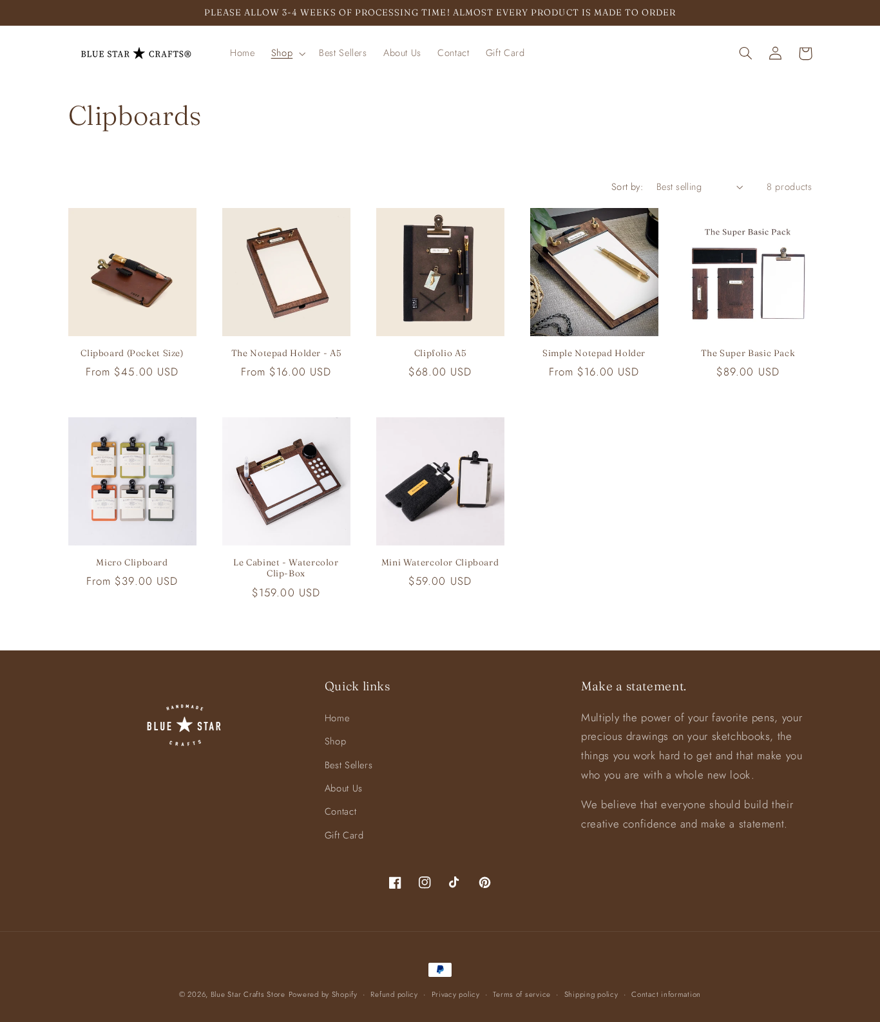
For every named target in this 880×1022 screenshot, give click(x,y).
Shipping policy (591, 994)
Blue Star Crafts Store (248, 994)
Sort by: (627, 187)
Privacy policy (456, 994)
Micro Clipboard (131, 562)
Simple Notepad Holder (594, 353)
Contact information (666, 994)
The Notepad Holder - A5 (286, 353)
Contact (340, 811)
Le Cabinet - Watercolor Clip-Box (286, 568)
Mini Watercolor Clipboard (440, 562)
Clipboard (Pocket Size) (132, 353)
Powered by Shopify (323, 994)
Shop (336, 741)
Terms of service (522, 994)
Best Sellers (349, 765)
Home (337, 718)
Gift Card (344, 835)
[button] (287, 53)
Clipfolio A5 (440, 353)
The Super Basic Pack (748, 353)
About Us (344, 788)
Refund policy (394, 994)
